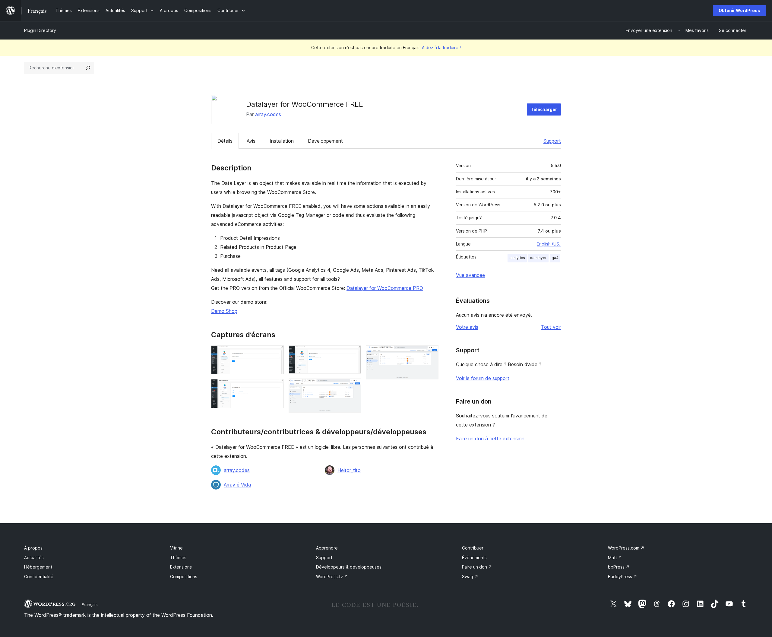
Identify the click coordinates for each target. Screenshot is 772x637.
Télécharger (544, 109)
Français (90, 604)
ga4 (555, 257)
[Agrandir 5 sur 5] (430, 353)
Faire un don (477, 566)
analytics (517, 257)
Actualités (34, 557)
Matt (615, 557)
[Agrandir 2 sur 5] (276, 387)
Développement (325, 141)
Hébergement (38, 566)
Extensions (181, 566)
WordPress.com (626, 547)
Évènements (474, 557)
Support (552, 141)
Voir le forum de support (482, 378)
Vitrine (176, 547)
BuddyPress (622, 576)
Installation (282, 141)
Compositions (183, 576)
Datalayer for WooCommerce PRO (384, 288)
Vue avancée (470, 275)
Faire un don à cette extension (490, 439)
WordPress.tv (332, 576)
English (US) (549, 243)
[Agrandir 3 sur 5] (353, 353)
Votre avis (467, 327)
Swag (470, 576)
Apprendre (327, 547)
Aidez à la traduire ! (441, 47)
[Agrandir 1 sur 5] (276, 353)
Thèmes (178, 557)
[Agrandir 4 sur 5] (353, 387)
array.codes (268, 114)
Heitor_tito (349, 470)
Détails (225, 141)
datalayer (538, 257)
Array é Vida (237, 485)
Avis (251, 141)
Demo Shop (224, 311)
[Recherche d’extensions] (88, 68)
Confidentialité (38, 576)
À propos (33, 547)
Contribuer (472, 547)
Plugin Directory (40, 30)
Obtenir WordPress (739, 10)
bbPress (619, 566)
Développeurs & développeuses (348, 566)
